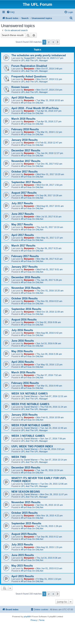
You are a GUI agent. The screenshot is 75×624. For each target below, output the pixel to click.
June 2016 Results (22, 340)
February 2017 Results (25, 256)
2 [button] (48, 42)
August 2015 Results (24, 533)
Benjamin (29, 68)
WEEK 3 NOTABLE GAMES (28, 435)
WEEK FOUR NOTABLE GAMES (31, 425)
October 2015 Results (24, 512)
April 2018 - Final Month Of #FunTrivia (34, 108)
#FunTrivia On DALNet (32, 103)
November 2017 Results (25, 161)
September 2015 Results (26, 523)
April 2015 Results (22, 576)
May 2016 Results (22, 351)
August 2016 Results (24, 319)
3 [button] (53, 42)
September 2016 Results (26, 309)
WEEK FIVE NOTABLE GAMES (30, 404)
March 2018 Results (23, 118)
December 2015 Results (25, 467)
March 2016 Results (23, 372)
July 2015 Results (22, 544)
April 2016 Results (22, 361)
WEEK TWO (18, 456)
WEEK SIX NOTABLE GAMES (29, 393)
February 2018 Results (25, 129)
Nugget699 (29, 58)
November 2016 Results (25, 287)
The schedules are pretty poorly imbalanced (38, 55)
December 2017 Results (25, 150)
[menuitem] (11, 12)
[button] (58, 42)
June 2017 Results (22, 213)
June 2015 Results (22, 555)
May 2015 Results (22, 565)
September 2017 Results (26, 182)
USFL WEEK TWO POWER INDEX (32, 446)
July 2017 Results (22, 203)
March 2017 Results (23, 245)
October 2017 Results (24, 171)
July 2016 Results (22, 330)
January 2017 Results (24, 266)
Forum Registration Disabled (29, 65)
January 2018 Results (24, 139)
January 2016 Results (24, 414)
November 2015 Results (25, 502)
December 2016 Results (25, 277)
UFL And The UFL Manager (34, 60)
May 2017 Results (22, 224)
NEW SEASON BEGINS (25, 491)
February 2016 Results (25, 382)
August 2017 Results (24, 192)
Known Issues (20, 87)
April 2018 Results (22, 97)
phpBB (27, 616)
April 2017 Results (22, 235)
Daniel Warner (31, 396)
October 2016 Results (24, 298)
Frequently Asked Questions (28, 76)
